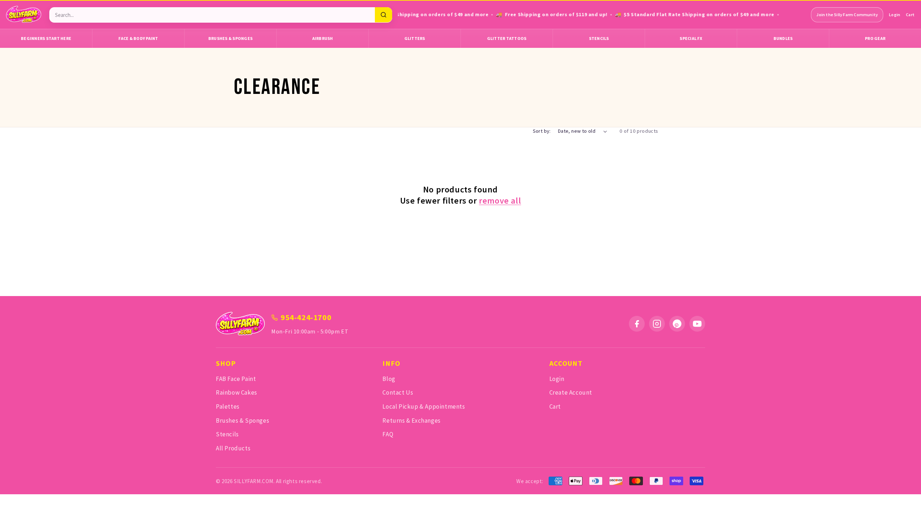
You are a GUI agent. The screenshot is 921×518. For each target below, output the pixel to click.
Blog (388, 379)
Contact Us (397, 392)
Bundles (783, 38)
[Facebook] (637, 324)
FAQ (387, 434)
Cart (910, 14)
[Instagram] (657, 324)
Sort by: (542, 131)
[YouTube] (697, 324)
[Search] (383, 14)
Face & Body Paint (138, 38)
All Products (233, 448)
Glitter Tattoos (507, 38)
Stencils (599, 38)
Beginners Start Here (46, 38)
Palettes (228, 406)
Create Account (570, 392)
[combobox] (212, 15)
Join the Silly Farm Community (847, 14)
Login (894, 14)
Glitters (414, 38)
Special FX (691, 38)
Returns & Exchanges (411, 420)
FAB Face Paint (236, 379)
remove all (500, 200)
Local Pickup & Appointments (423, 406)
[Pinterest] (677, 324)
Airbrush (322, 38)
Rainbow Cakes (236, 392)
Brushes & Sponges (230, 38)
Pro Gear (875, 38)
